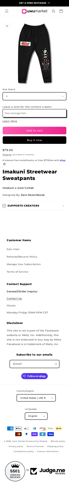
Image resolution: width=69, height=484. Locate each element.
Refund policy (58, 441)
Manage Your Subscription (24, 264)
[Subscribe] (55, 364)
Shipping (7, 155)
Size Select (9, 89)
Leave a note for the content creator (27, 106)
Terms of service (35, 446)
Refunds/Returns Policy (22, 256)
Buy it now (34, 140)
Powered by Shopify (36, 441)
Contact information (47, 451)
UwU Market (19, 441)
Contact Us (14, 298)
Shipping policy (55, 446)
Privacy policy (16, 446)
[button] (6, 11)
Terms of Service (17, 271)
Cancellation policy (24, 451)
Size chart (13, 249)
